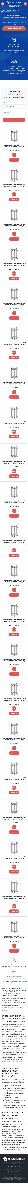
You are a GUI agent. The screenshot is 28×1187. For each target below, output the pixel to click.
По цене (25, 84)
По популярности (17, 84)
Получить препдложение (14, 120)
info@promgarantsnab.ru (15, 1169)
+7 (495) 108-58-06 (15, 1166)
